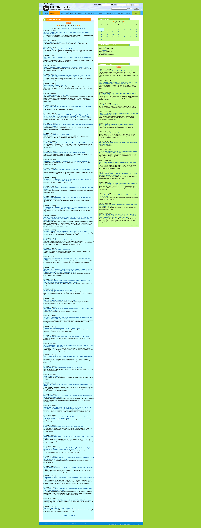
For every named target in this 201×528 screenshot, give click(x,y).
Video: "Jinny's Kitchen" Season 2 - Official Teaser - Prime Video (61, 42)
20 (124, 34)
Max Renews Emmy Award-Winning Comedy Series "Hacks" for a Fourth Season (66, 337)
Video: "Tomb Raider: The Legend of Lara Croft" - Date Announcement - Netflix (65, 67)
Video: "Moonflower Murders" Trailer (53, 376)
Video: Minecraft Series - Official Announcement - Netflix (59, 508)
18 (113, 34)
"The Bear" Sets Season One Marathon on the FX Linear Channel (62, 328)
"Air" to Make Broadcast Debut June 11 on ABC (56, 95)
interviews (74, 28)
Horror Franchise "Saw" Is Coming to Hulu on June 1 (58, 290)
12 (119, 32)
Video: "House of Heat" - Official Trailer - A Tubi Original (59, 300)
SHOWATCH (103, 47)
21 (130, 34)
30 (101, 39)
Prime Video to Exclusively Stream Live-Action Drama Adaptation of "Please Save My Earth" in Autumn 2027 (118, 151)
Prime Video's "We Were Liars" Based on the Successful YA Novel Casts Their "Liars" (67, 500)
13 (124, 32)
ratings (79, 28)
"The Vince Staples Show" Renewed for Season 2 (57, 240)
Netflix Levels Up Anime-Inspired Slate (110, 133)
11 (113, 32)
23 (101, 37)
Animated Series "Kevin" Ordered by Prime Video (57, 249)
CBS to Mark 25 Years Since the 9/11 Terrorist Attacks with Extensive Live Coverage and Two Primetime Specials (118, 184)
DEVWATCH (103, 50)
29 (136, 37)
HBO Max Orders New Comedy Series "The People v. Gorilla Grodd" (118, 71)
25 (113, 37)
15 (136, 32)
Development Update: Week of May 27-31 (55, 85)
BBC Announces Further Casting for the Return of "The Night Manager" (63, 368)
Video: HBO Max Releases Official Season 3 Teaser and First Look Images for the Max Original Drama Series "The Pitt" (118, 83)
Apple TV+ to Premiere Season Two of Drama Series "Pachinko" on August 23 (65, 231)
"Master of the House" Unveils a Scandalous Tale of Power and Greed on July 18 (66, 161)
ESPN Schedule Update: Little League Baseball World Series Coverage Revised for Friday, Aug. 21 (116, 125)
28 (130, 37)
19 (119, 34)
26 (119, 37)
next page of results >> (68, 515)
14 (130, 32)
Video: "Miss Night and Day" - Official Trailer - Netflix (58, 49)
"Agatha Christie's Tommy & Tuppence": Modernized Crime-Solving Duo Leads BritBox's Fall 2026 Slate (118, 174)
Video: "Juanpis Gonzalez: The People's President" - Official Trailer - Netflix (64, 153)
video (83, 28)
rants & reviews (65, 28)
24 (107, 37)
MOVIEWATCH (104, 53)
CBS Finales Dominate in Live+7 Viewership (56, 134)
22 (136, 34)
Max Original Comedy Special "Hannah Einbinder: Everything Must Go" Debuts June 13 (68, 143)
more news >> (135, 226)
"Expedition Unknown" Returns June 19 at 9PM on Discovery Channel (63, 427)
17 (107, 34)
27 (124, 37)
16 (101, 34)
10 (107, 32)
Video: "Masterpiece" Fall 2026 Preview (110, 105)
